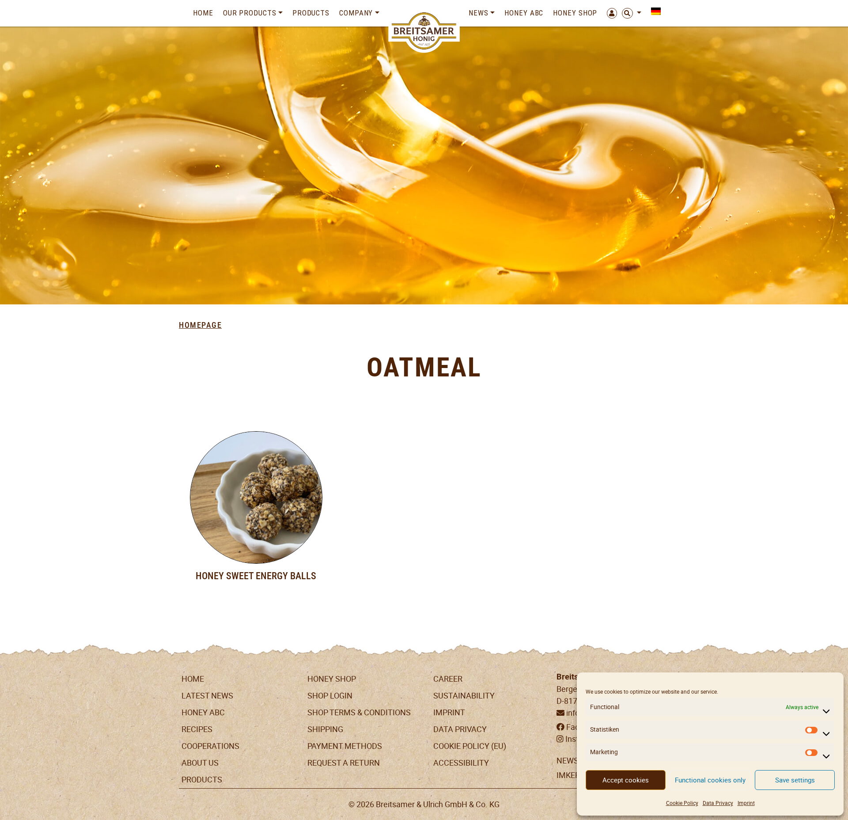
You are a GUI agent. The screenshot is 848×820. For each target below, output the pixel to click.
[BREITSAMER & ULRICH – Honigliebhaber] (424, 31)
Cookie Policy (682, 803)
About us (200, 762)
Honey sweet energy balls (256, 575)
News (478, 12)
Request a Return (343, 762)
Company (356, 12)
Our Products (249, 12)
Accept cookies (625, 780)
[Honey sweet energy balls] (256, 497)
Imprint (746, 803)
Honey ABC (523, 12)
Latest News (207, 695)
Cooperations (210, 746)
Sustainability (464, 695)
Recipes (197, 729)
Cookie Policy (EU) (469, 746)
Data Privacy (718, 803)
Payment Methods (344, 746)
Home (203, 12)
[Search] (631, 13)
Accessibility (461, 762)
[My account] (609, 13)
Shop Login (329, 695)
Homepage (200, 325)
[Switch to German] (653, 11)
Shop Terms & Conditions (359, 712)
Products (310, 12)
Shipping (325, 729)
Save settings (795, 780)
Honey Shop (575, 12)
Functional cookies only (710, 780)
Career (447, 678)
